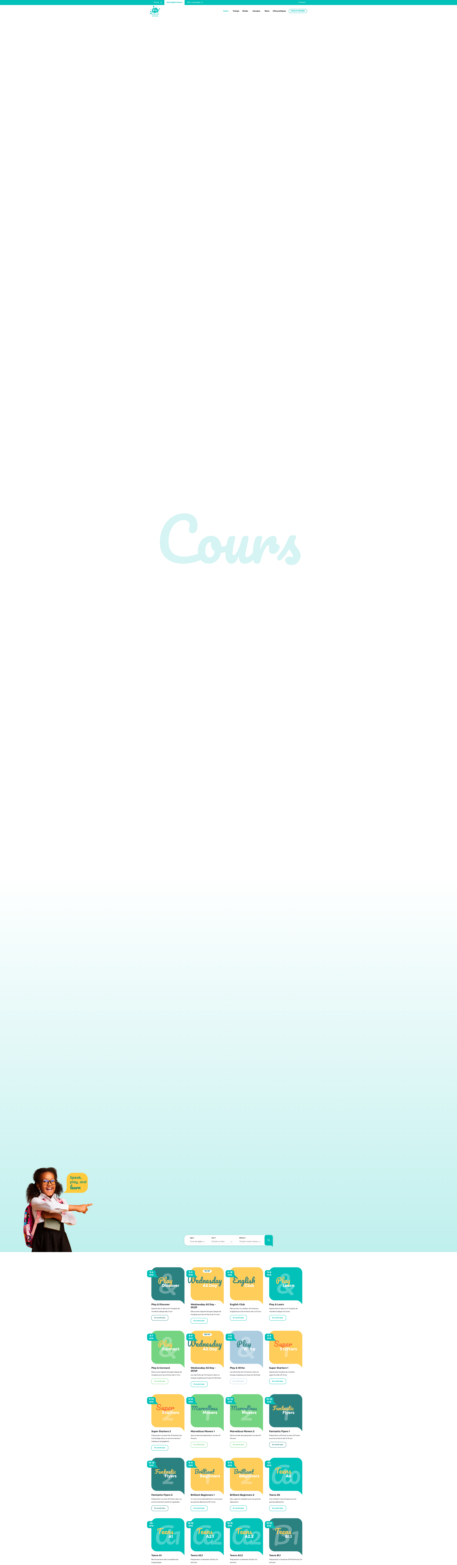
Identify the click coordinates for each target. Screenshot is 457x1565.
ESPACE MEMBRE (298, 11)
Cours (225, 11)
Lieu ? (213, 1238)
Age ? (192, 1238)
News (267, 11)
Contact (302, 2)
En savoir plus (159, 1318)
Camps (236, 11)
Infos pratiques (279, 11)
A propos (256, 11)
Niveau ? (242, 1238)
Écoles (245, 11)
